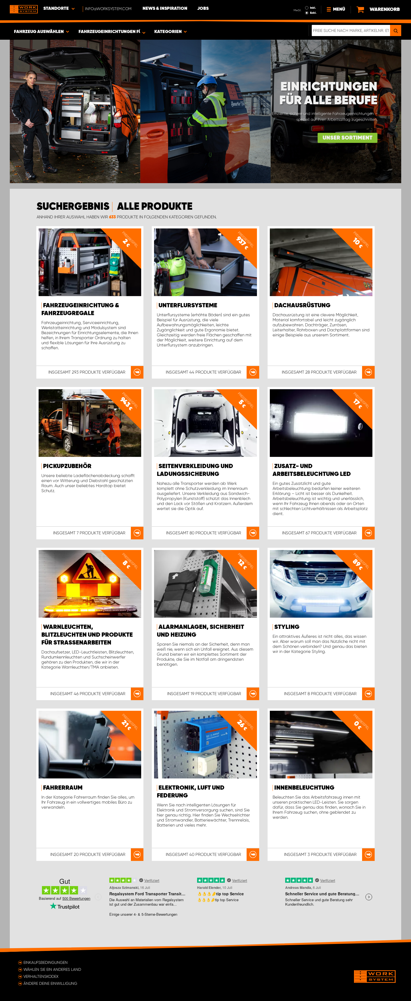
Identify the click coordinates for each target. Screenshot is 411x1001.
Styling (286, 627)
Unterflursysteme (188, 306)
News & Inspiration (165, 8)
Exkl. (313, 12)
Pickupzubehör (67, 466)
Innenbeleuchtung (304, 788)
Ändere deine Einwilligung (50, 983)
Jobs (203, 8)
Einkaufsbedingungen (45, 962)
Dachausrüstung (302, 306)
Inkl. (313, 7)
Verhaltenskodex (40, 976)
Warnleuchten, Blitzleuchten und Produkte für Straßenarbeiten (87, 635)
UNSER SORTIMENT (347, 138)
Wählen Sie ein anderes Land (52, 969)
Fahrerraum (62, 788)
